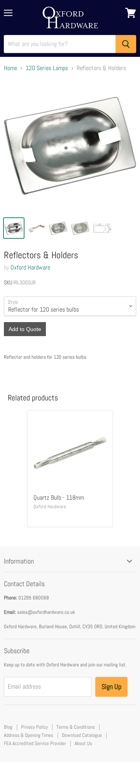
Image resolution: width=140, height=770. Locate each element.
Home (10, 68)
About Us (83, 743)
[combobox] (60, 44)
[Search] (126, 44)
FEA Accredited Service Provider (35, 743)
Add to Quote (25, 329)
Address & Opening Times (28, 735)
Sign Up (111, 686)
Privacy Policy (34, 727)
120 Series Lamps (47, 68)
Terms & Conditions (75, 727)
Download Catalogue (82, 735)
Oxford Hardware (30, 267)
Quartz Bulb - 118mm (58, 497)
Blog (8, 727)
